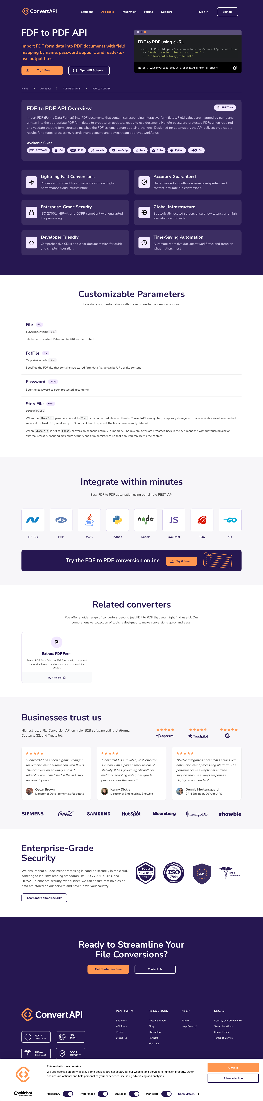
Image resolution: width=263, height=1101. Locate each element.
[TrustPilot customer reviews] (198, 734)
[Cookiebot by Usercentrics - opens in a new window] (23, 1094)
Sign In (203, 12)
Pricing (148, 12)
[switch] (103, 1094)
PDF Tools (227, 107)
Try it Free (43, 70)
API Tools (107, 12)
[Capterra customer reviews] (166, 734)
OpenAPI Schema (91, 70)
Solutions (87, 12)
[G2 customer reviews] (231, 734)
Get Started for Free (108, 969)
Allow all (233, 1067)
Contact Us (155, 969)
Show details (186, 1093)
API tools (45, 88)
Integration (129, 12)
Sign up (228, 12)
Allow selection (233, 1078)
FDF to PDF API (101, 88)
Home (24, 88)
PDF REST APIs (72, 88)
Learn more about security (44, 898)
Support (166, 12)
